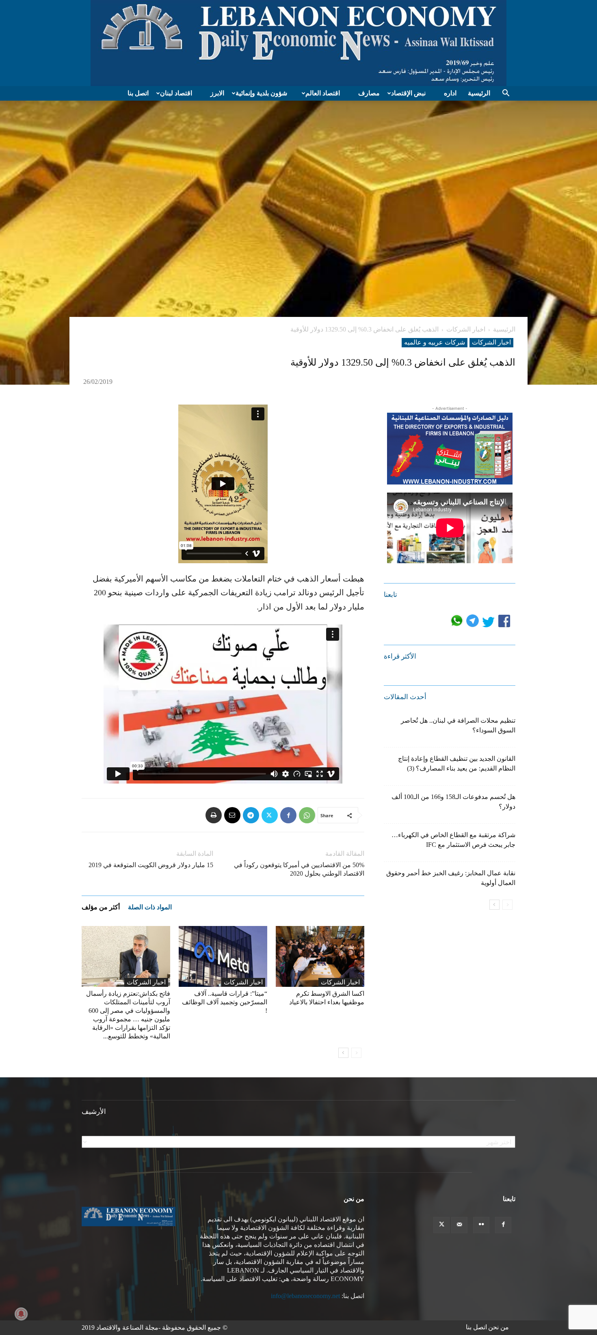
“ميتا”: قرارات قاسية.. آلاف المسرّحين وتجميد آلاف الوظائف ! (224, 1002)
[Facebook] (288, 815)
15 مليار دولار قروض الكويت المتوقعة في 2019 (151, 864)
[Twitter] (270, 815)
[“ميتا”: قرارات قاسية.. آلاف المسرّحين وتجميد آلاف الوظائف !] (223, 956)
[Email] (232, 815)
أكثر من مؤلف (101, 907)
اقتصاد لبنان (176, 93)
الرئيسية (479, 93)
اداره (450, 93)
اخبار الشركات (465, 329)
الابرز (217, 93)
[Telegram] (251, 815)
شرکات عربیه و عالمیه (434, 342)
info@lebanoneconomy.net (305, 1295)
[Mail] (459, 1225)
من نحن (498, 1327)
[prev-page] (356, 1053)
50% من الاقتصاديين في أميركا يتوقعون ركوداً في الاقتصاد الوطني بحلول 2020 (299, 869)
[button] (505, 93)
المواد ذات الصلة (150, 907)
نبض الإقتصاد (408, 93)
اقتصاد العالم (322, 93)
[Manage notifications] (21, 1313)
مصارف (369, 93)
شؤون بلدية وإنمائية (261, 93)
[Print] (213, 815)
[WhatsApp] (307, 815)
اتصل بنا (138, 93)
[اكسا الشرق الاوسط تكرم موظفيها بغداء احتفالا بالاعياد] (320, 956)
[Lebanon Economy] (298, 43)
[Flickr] (481, 1225)
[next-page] (343, 1053)
